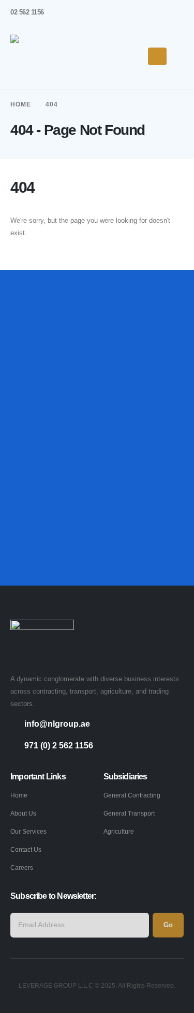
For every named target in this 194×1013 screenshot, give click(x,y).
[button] (179, 56)
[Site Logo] (42, 56)
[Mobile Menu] (157, 56)
